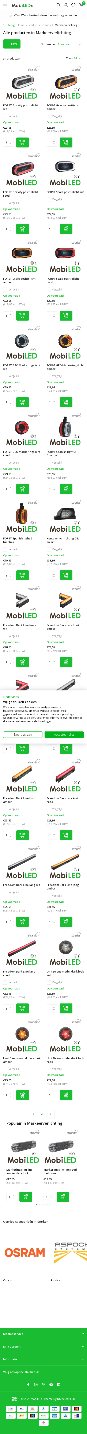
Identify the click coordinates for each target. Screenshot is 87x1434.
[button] (13, 696)
